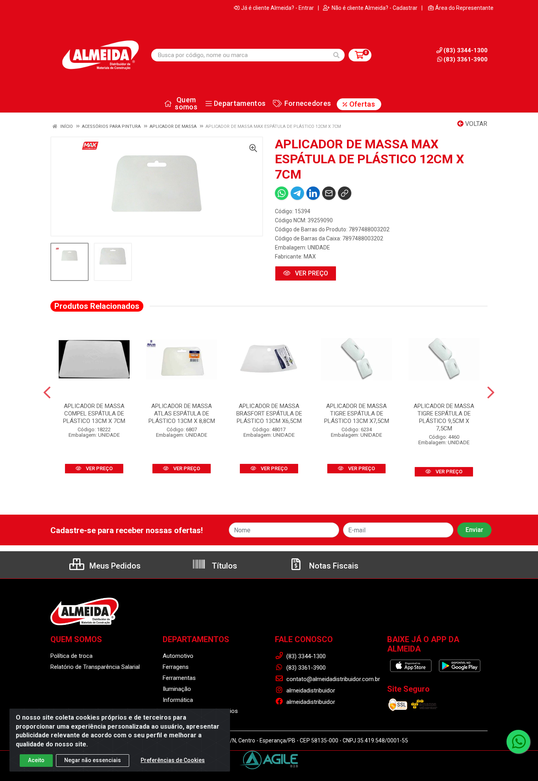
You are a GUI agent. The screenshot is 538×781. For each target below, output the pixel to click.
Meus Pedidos (114, 566)
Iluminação (177, 688)
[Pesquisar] (336, 55)
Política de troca (71, 655)
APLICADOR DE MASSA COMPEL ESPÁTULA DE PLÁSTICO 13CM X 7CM (94, 414)
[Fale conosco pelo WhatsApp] (518, 741)
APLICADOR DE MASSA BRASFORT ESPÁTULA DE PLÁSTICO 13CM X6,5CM (269, 414)
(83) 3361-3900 (465, 59)
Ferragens (176, 666)
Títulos (223, 566)
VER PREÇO (310, 273)
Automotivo (178, 655)
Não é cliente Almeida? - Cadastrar (374, 8)
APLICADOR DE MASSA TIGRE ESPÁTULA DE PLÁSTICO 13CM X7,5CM (356, 414)
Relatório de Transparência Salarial (95, 666)
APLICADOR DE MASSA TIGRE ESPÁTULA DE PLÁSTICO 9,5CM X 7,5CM (444, 417)
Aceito (36, 760)
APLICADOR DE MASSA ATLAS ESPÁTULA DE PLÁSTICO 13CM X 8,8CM (181, 414)
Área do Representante (464, 8)
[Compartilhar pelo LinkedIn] (313, 193)
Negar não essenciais (92, 760)
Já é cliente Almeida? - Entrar (277, 8)
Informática (178, 699)
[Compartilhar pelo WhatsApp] (281, 193)
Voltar (475, 123)
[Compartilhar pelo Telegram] (297, 193)
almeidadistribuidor (310, 690)
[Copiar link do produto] (344, 193)
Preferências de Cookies (173, 760)
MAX (310, 256)
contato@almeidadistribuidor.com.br (332, 679)
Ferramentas (179, 677)
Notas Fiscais (332, 566)
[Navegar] (47, 392)
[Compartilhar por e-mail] (329, 193)
